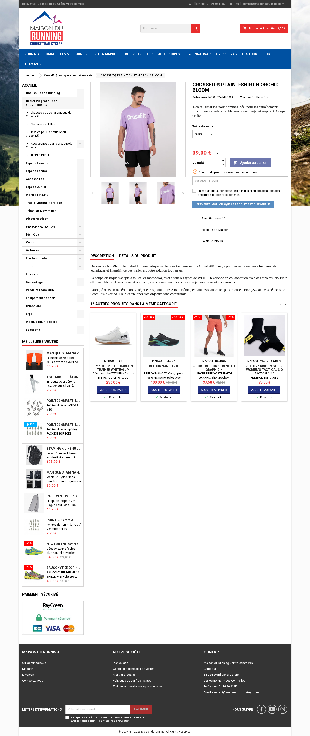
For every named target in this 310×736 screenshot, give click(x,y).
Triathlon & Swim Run (41, 210)
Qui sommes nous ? (35, 663)
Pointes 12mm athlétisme (64, 520)
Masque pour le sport (41, 321)
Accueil (29, 85)
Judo (29, 266)
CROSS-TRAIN (227, 54)
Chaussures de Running (43, 93)
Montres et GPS (37, 195)
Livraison (28, 674)
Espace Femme (37, 171)
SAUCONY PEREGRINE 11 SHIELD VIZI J (64, 568)
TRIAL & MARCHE (105, 54)
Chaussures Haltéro (43, 124)
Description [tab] (102, 256)
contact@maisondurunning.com (263, 3)
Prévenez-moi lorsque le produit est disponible (233, 204)
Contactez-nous (32, 680)
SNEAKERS (33, 306)
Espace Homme (37, 163)
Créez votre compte (70, 3)
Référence (200, 97)
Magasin (28, 668)
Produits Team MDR (40, 290)
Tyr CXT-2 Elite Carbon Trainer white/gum (113, 368)
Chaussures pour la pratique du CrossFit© (48, 114)
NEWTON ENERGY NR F (63, 544)
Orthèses (32, 250)
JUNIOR (82, 54)
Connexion (44, 3)
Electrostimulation (39, 258)
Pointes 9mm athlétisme (64, 401)
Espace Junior (36, 187)
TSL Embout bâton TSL (64, 377)
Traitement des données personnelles (137, 686)
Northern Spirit (261, 97)
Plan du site (120, 663)
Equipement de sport (40, 298)
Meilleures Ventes (40, 342)
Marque (245, 97)
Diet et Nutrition (37, 218)
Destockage (34, 282)
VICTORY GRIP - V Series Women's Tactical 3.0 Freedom (264, 369)
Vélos (30, 242)
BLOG (266, 54)
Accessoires (35, 179)
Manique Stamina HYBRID (64, 472)
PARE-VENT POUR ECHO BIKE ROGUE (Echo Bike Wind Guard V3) (64, 496)
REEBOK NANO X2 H (163, 366)
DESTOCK (249, 54)
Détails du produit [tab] (137, 256)
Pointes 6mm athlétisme (64, 425)
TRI (125, 54)
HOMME (49, 54)
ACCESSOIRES (169, 54)
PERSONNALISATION (40, 226)
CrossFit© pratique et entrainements (41, 102)
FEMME (65, 54)
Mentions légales (124, 674)
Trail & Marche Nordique (44, 202)
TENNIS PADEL (40, 155)
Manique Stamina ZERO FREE (64, 353)
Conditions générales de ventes (133, 668)
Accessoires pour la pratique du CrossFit (49, 145)
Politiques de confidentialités (132, 680)
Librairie (32, 274)
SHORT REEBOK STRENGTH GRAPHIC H (214, 368)
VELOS (138, 54)
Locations (33, 329)
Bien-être (33, 234)
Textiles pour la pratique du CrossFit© (46, 133)
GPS (150, 54)
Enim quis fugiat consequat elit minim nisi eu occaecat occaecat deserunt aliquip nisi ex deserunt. (240, 193)
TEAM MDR (33, 64)
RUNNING (32, 54)
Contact (212, 652)
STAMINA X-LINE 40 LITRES (64, 448)
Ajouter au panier (249, 162)
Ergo (29, 314)
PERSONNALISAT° (198, 54)
